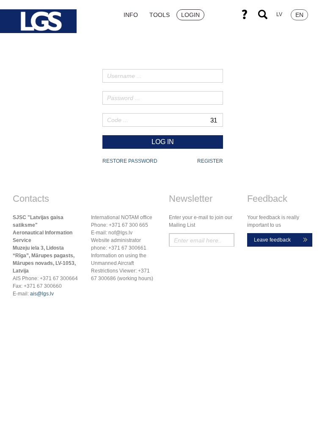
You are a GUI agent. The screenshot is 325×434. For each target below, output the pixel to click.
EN (299, 14)
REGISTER (210, 161)
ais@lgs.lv (42, 294)
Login (190, 14)
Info (131, 14)
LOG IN (162, 141)
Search (263, 14)
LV (279, 14)
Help (244, 14)
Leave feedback (272, 240)
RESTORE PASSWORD (129, 161)
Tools (159, 14)
